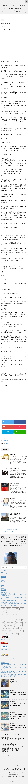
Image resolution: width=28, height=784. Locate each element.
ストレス (15, 614)
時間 (3, 628)
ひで (7, 443)
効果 (21, 622)
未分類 (3, 581)
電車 (17, 633)
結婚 (14, 631)
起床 (3, 633)
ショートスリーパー (6, 614)
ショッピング (5, 573)
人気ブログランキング (7, 659)
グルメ (3, 572)
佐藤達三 (3, 577)
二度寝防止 (13, 499)
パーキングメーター (6, 619)
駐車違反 (3, 590)
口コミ (3, 625)
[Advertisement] (14, 44)
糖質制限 (10, 631)
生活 (2, 583)
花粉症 (21, 631)
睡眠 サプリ (13, 454)
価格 (17, 622)
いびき (3, 608)
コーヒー (13, 611)
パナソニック (16, 617)
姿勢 (8, 625)
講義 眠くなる (9, 531)
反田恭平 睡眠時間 (15, 514)
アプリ (21, 608)
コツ (9, 611)
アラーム (4, 611)
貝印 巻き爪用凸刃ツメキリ (12, 529)
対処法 (16, 625)
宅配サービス (5, 592)
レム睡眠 (15, 619)
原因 (4, 440)
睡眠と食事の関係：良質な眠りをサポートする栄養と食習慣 (18, 694)
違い (7, 633)
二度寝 (23, 619)
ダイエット (9, 617)
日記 (2, 580)
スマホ (3, 617)
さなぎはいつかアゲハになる (14, 5)
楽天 (9, 628)
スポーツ (3, 575)
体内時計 (8, 622)
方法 (25, 625)
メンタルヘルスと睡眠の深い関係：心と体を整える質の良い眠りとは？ (18, 727)
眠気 (17, 628)
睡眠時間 (4, 631)
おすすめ (9, 608)
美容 (2, 586)
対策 (21, 625)
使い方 (12, 622)
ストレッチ (20, 614)
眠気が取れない (14, 468)
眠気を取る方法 (14, 483)
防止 (13, 633)
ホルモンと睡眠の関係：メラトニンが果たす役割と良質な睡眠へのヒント (18, 716)
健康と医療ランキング (6, 639)
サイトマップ (15, 765)
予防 (19, 619)
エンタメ (3, 570)
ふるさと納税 (15, 608)
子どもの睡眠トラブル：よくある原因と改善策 (18, 704)
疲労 (13, 628)
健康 (2, 578)
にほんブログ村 (5, 649)
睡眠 (4, 439)
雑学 (2, 588)
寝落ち (6, 440)
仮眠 (3, 622)
